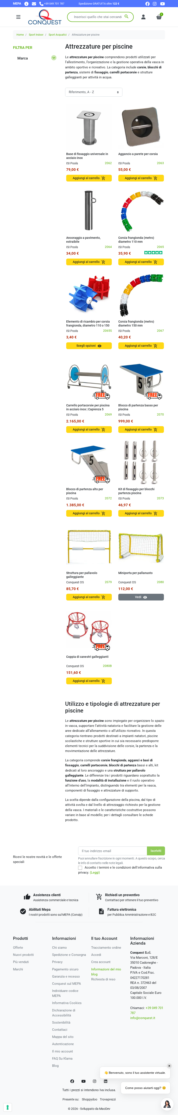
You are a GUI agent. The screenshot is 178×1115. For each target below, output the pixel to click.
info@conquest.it (142, 1018)
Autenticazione (63, 1044)
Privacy (57, 962)
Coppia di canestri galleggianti (87, 656)
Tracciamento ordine (106, 948)
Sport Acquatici (58, 34)
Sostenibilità (61, 1022)
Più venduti (21, 962)
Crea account (100, 962)
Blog (55, 1066)
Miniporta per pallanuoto (135, 573)
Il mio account (62, 1051)
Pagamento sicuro (65, 969)
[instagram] (155, 3)
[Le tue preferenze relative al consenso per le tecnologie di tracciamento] (7, 1107)
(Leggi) (95, 872)
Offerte (18, 948)
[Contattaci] (34, 3)
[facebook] (147, 3)
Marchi (18, 969)
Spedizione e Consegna (69, 955)
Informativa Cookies (67, 1003)
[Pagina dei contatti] (26, 3)
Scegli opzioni (89, 346)
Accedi (96, 955)
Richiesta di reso (103, 979)
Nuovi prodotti (23, 955)
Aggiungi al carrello (89, 178)
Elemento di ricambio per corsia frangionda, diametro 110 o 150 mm (88, 325)
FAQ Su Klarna (62, 1059)
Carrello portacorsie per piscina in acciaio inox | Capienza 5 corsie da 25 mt (88, 409)
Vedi (141, 597)
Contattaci (59, 1030)
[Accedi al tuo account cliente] (143, 17)
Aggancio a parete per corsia (138, 154)
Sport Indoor (36, 34)
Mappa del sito (63, 1037)
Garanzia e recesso (66, 976)
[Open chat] (167, 1104)
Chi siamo (59, 948)
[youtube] (162, 3)
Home (20, 34)
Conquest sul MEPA (66, 984)
